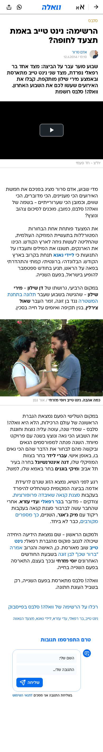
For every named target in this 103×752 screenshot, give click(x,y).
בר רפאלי (51, 502)
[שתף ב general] (9, 7)
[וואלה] (51, 7)
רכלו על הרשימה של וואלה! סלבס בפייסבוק (53, 607)
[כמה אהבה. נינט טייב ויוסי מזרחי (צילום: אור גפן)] (51, 362)
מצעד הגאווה (23, 619)
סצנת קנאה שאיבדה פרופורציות (46, 495)
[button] (80, 7)
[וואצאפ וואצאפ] (19, 7)
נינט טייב (91, 619)
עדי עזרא (60, 619)
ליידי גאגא (63, 255)
